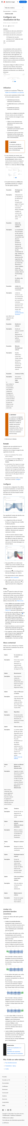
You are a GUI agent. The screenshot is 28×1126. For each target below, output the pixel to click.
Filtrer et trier (20, 600)
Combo (7, 1069)
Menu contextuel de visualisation (15, 1053)
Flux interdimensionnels (11, 1062)
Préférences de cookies (8, 1117)
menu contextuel (14, 577)
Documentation (7, 11)
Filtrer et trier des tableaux (18, 757)
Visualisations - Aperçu (10, 1066)
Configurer (18, 479)
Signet (6, 25)
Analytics (14, 11)
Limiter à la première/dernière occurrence (19, 312)
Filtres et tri (8, 610)
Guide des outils (9, 13)
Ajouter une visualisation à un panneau (14, 92)
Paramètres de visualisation (13, 1051)
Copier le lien (12, 25)
